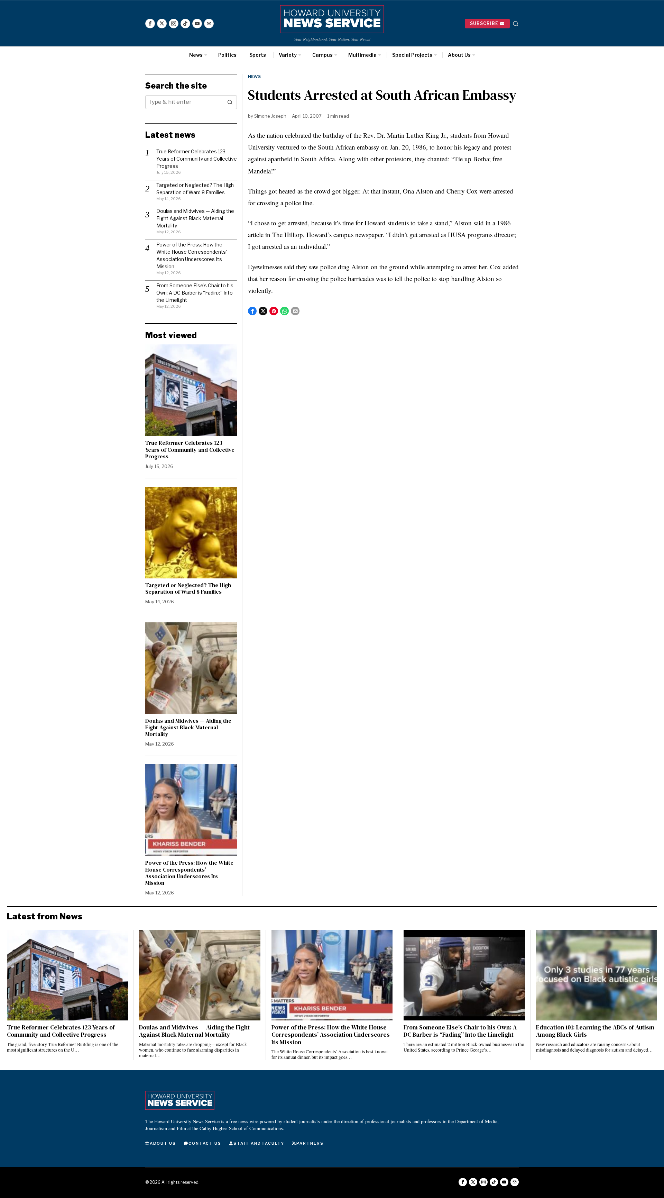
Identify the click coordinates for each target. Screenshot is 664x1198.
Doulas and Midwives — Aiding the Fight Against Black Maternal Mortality (195, 218)
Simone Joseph (270, 116)
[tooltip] (150, 23)
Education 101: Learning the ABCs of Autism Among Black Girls (595, 1031)
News (254, 76)
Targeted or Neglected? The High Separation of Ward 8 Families (188, 588)
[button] (230, 102)
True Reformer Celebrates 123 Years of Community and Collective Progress (196, 158)
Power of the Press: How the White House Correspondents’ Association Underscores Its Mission (189, 872)
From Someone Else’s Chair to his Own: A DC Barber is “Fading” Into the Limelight (194, 292)
